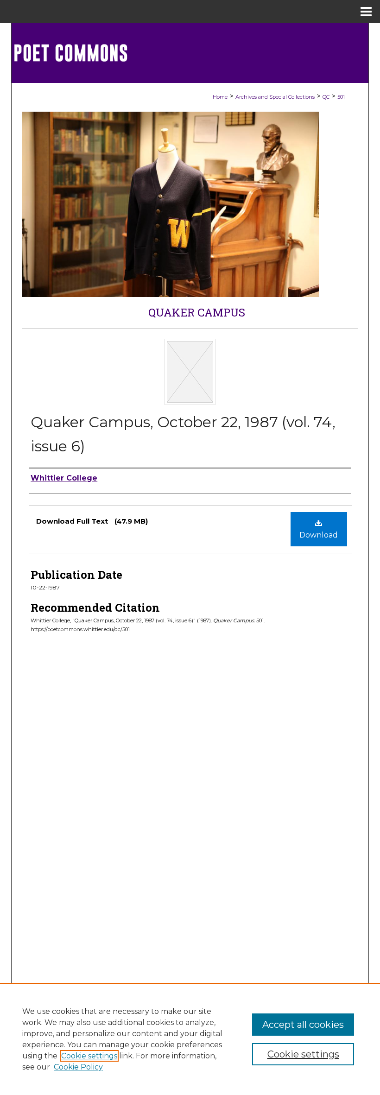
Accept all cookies (303, 1024)
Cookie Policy (78, 1067)
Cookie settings (89, 1055)
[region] (190, 1039)
